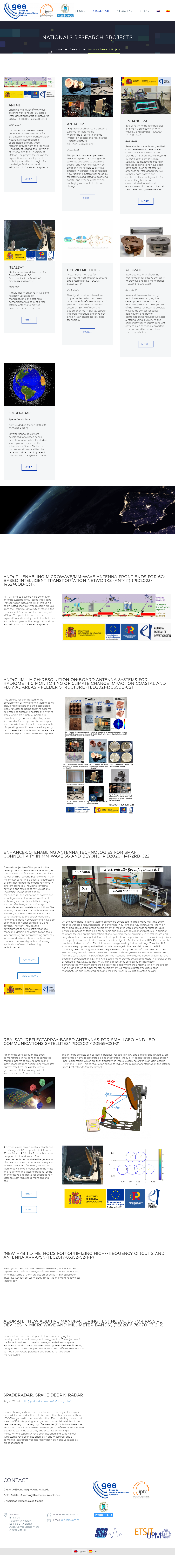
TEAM (146, 11)
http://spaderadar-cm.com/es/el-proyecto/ (46, 1401)
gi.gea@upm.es (70, 1520)
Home (81, 11)
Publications (29, 975)
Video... (29, 1209)
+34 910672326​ (70, 1514)
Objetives (29, 960)
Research (102, 11)
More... (29, 179)
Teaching (125, 11)
